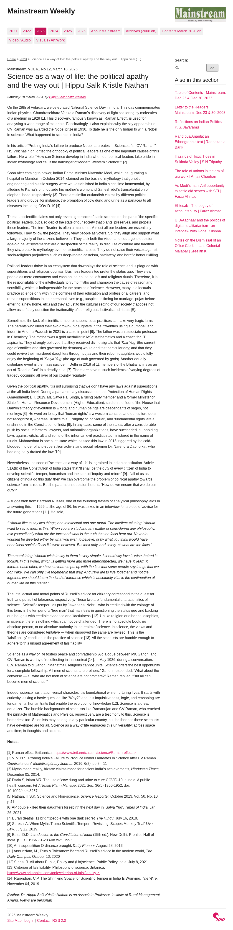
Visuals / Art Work (50, 40)
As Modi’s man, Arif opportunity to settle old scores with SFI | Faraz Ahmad (200, 191)
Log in (29, 920)
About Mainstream (105, 31)
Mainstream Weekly (41, 11)
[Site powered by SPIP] (219, 917)
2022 (27, 31)
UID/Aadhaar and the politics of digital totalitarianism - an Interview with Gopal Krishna (200, 225)
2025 (68, 31)
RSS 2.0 (59, 920)
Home (11, 59)
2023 (40, 31)
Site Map (14, 920)
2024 (54, 31)
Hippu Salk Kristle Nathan (67, 97)
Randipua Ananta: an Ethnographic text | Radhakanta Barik (200, 141)
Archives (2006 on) (141, 31)
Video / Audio (20, 40)
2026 (81, 31)
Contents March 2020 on (181, 31)
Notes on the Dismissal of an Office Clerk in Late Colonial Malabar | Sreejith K (198, 245)
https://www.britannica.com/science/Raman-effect (92, 753)
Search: (181, 60)
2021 (13, 31)
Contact (43, 920)
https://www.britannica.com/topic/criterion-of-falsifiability (51, 873)
